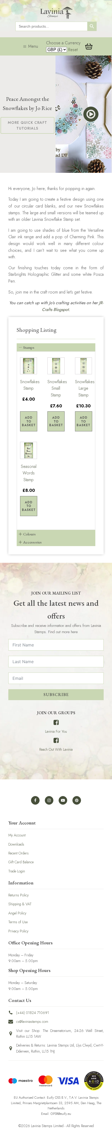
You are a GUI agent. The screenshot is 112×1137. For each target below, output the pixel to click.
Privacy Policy (18, 931)
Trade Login (16, 871)
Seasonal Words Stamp (28, 473)
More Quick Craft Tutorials (27, 125)
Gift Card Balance (21, 862)
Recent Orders (18, 853)
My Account (17, 835)
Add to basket (29, 421)
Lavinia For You (56, 731)
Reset (73, 50)
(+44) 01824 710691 (32, 1012)
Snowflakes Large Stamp (83, 388)
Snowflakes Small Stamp (55, 388)
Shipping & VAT (20, 904)
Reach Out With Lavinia (56, 749)
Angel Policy (17, 913)
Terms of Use (18, 922)
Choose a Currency (63, 43)
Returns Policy (18, 895)
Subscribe (56, 694)
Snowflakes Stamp (28, 385)
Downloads (16, 844)
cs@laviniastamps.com (32, 1021)
